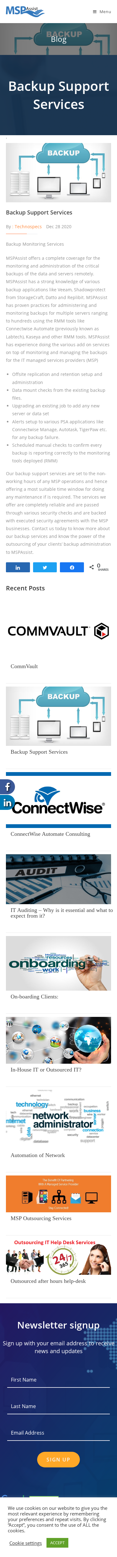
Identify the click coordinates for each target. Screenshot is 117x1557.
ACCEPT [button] (57, 1542)
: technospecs (27, 226)
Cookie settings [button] (25, 1543)
